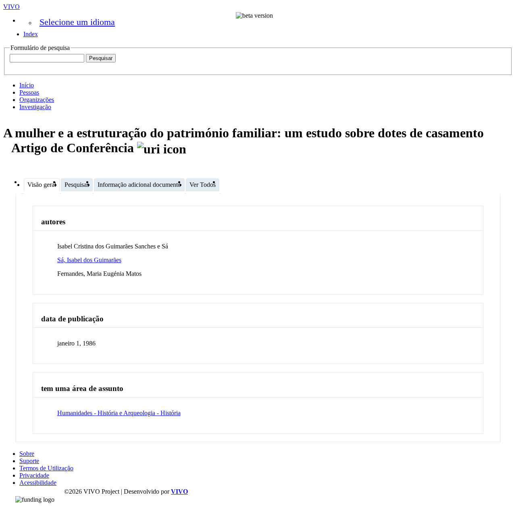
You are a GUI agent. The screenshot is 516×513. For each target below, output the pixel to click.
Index (30, 34)
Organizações (36, 99)
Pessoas (29, 92)
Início (26, 85)
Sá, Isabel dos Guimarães (89, 259)
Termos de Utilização (46, 468)
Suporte (29, 460)
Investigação (35, 106)
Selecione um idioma (77, 22)
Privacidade (34, 475)
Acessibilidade (37, 482)
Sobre (26, 453)
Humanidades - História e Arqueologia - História (119, 413)
